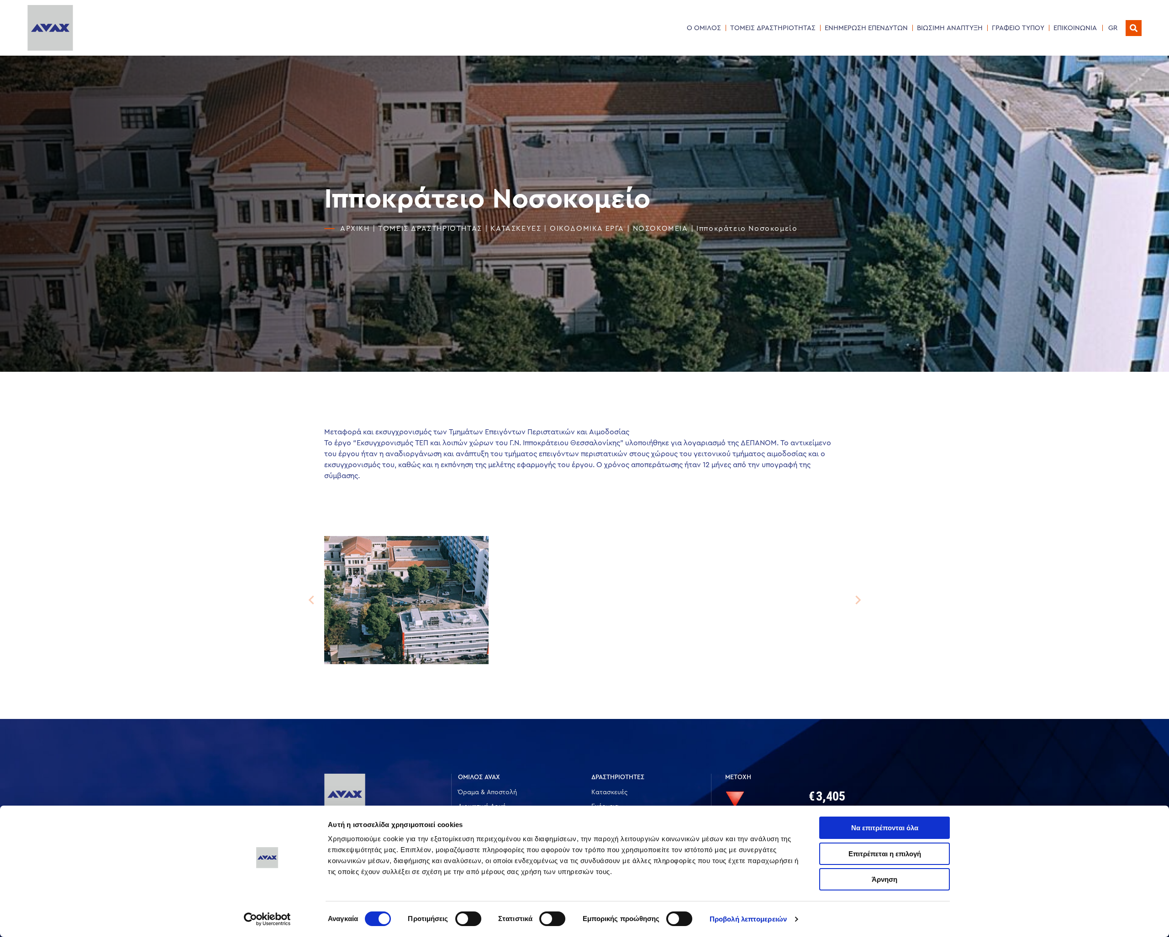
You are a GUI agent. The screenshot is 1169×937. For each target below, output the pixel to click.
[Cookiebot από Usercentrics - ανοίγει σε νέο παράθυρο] (267, 919)
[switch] (468, 918)
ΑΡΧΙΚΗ (355, 228)
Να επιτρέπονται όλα (884, 828)
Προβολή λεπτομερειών (748, 919)
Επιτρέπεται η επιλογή (884, 854)
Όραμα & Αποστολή (487, 792)
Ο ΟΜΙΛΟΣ (704, 28)
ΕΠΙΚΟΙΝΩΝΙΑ (1075, 28)
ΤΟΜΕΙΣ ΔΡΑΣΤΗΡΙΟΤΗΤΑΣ (773, 28)
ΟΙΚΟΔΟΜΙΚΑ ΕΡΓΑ (587, 228)
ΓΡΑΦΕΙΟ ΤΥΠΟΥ (1018, 28)
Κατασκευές (609, 792)
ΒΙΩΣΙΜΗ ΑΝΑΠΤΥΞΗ (950, 28)
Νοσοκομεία (660, 228)
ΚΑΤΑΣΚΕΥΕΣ (515, 228)
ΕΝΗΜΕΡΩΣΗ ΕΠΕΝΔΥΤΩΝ (866, 28)
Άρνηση (884, 879)
